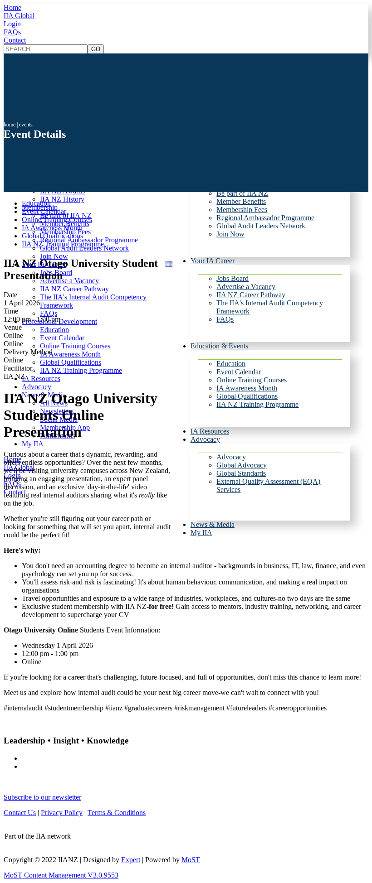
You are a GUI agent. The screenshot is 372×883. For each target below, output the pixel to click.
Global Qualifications (247, 396)
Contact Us (20, 812)
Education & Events (219, 346)
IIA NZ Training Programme (257, 404)
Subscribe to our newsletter (42, 797)
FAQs (12, 32)
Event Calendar (238, 372)
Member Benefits (241, 201)
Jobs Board (232, 278)
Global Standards (241, 473)
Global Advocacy (241, 465)
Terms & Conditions (117, 812)
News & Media (213, 524)
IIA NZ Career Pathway (250, 295)
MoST (190, 860)
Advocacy (205, 439)
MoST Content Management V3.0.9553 (61, 875)
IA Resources (210, 431)
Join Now (230, 234)
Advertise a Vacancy (245, 286)
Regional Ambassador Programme (265, 218)
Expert (130, 860)
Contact (15, 40)
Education (230, 363)
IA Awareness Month (246, 388)
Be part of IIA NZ (242, 193)
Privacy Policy (62, 812)
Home (12, 7)
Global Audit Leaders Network (260, 226)
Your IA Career (213, 261)
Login (12, 24)
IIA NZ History (62, 199)
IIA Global (19, 15)
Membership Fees (241, 209)
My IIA (201, 532)
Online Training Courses (251, 380)
